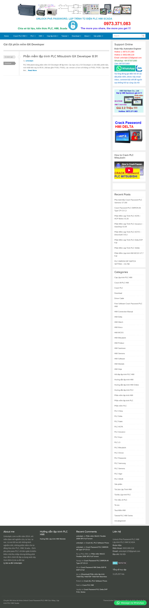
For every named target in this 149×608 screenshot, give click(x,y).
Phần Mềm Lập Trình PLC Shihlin (127, 248)
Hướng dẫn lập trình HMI (123, 380)
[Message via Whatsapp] (124, 71)
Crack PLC (118, 288)
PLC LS (117, 442)
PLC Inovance (119, 432)
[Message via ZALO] (139, 71)
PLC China (118, 411)
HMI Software (119, 359)
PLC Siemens (119, 468)
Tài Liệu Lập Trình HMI (123, 489)
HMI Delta (118, 317)
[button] (130, 603)
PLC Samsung (120, 463)
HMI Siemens (119, 353)
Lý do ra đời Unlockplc (12, 563)
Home (6, 36)
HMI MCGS (119, 333)
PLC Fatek (118, 421)
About (86, 36)
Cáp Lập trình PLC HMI (123, 277)
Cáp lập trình (52, 36)
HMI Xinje (118, 369)
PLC (32, 36)
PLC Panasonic (120, 458)
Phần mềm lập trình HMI (123, 395)
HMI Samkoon (119, 348)
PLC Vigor (118, 474)
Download (75, 36)
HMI (40, 36)
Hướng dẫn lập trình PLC (124, 390)
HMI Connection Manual (123, 312)
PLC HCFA (118, 427)
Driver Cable (119, 298)
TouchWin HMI (120, 510)
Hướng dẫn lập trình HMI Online (126, 385)
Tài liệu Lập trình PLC (122, 495)
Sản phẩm (97, 36)
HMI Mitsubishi (120, 338)
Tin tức (117, 505)
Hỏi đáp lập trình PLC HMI (124, 374)
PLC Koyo (118, 437)
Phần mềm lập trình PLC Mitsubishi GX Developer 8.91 (60, 56)
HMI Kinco (118, 327)
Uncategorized (119, 521)
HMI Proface (119, 343)
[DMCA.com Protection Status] (120, 564)
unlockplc (29, 61)
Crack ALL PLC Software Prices (97, 543)
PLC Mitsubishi (120, 448)
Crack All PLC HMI (121, 283)
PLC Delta (118, 416)
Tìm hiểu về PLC (120, 500)
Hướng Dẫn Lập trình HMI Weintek (53, 539)
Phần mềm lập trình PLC (123, 400)
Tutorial (64, 36)
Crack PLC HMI (19, 36)
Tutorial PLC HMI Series (123, 516)
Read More (32, 70)
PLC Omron (119, 453)
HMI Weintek (119, 364)
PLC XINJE (118, 479)
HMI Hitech (118, 322)
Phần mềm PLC (120, 406)
